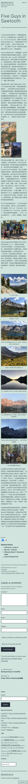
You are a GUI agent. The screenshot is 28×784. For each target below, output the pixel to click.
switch (9, 751)
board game (14, 737)
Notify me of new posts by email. (11, 644)
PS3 (17, 747)
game (7, 740)
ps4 (19, 747)
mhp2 (13, 742)
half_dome (16, 740)
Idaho (13, 573)
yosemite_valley (3, 755)
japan (2, 742)
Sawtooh (18, 573)
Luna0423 (4, 713)
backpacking (8, 573)
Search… (3, 695)
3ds (1, 737)
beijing (4, 737)
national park (4, 747)
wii (24, 751)
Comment (4, 592)
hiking (23, 740)
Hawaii (19, 740)
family (21, 737)
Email (3, 617)
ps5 (21, 747)
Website (3, 626)
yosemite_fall (20, 753)
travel (22, 573)
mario (11, 742)
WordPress (16, 778)
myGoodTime (15, 745)
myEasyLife (5, 745)
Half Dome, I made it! (11, 547)
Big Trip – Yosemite (10, 550)
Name (3, 609)
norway (8, 747)
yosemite (15, 753)
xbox (5, 753)
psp (23, 747)
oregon (14, 747)
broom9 (5, 569)
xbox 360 (9, 753)
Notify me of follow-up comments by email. (14, 637)
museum (16, 742)
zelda (8, 755)
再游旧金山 (16, 727)
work (3, 753)
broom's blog (7, 3)
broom (3, 718)
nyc (11, 747)
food (23, 737)
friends (2, 740)
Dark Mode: (22, 782)
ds (18, 737)
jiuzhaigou (6, 742)
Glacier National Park (11, 557)
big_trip (7, 737)
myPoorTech (23, 745)
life (8, 742)
